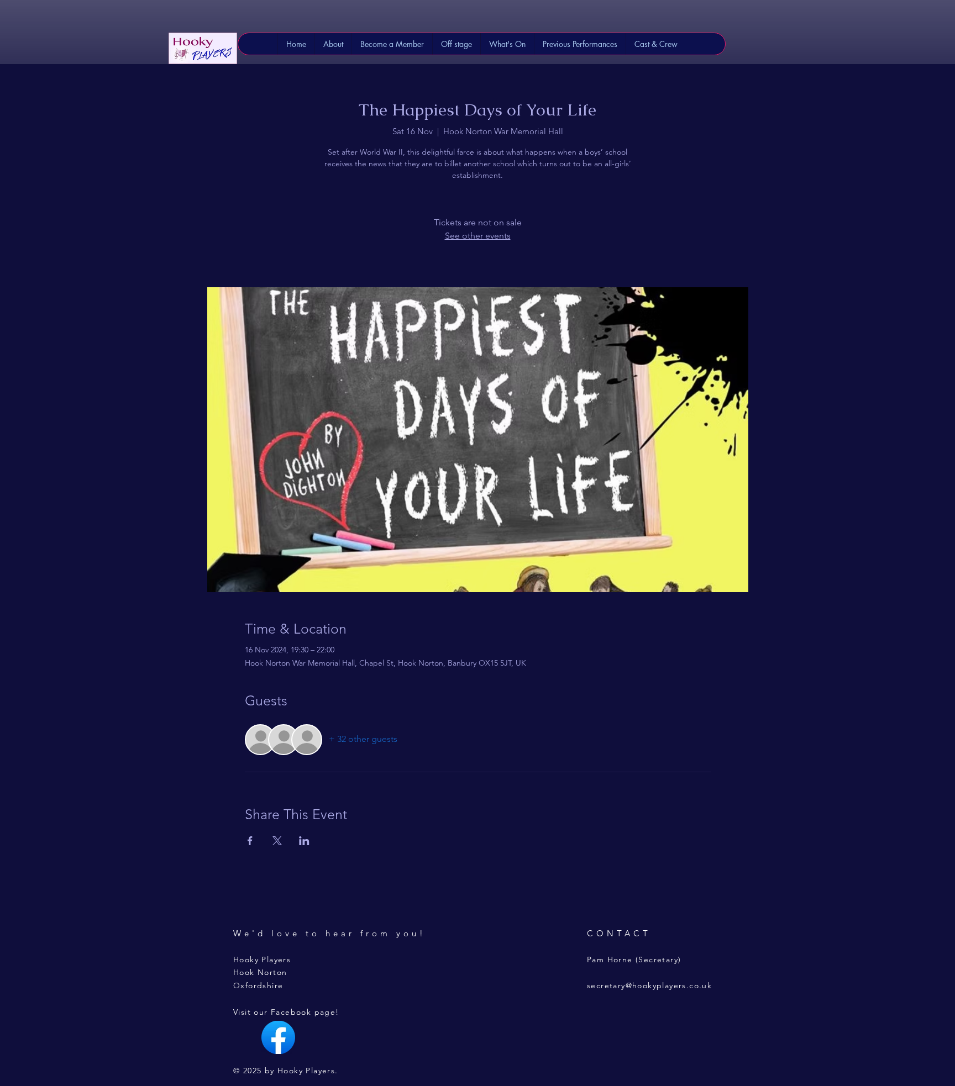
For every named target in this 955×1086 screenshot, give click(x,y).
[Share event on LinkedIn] (304, 840)
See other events (478, 235)
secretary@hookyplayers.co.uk (649, 985)
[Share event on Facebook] (250, 840)
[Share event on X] (277, 840)
